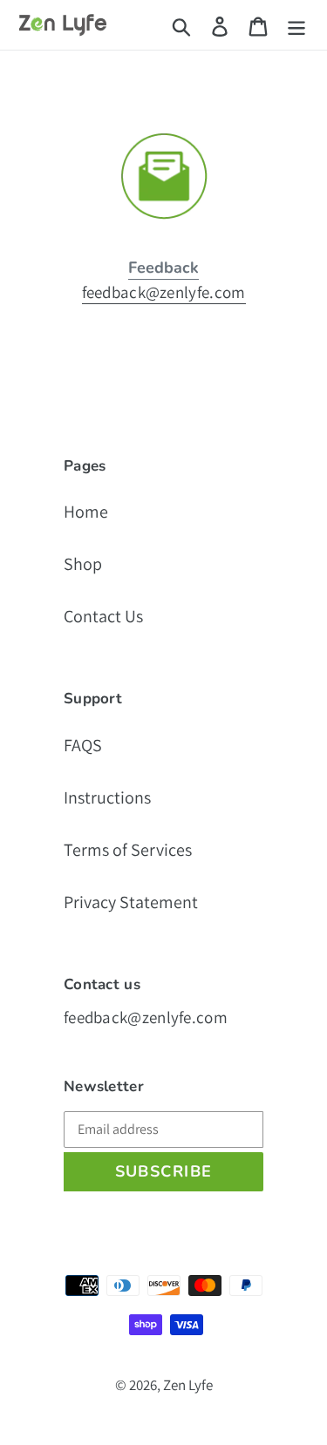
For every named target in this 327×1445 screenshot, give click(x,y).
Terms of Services (128, 849)
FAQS (83, 745)
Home (86, 511)
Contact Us (103, 616)
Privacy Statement (131, 902)
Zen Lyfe (188, 1384)
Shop (83, 564)
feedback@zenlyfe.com (164, 292)
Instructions (107, 797)
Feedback (163, 267)
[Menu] (296, 25)
